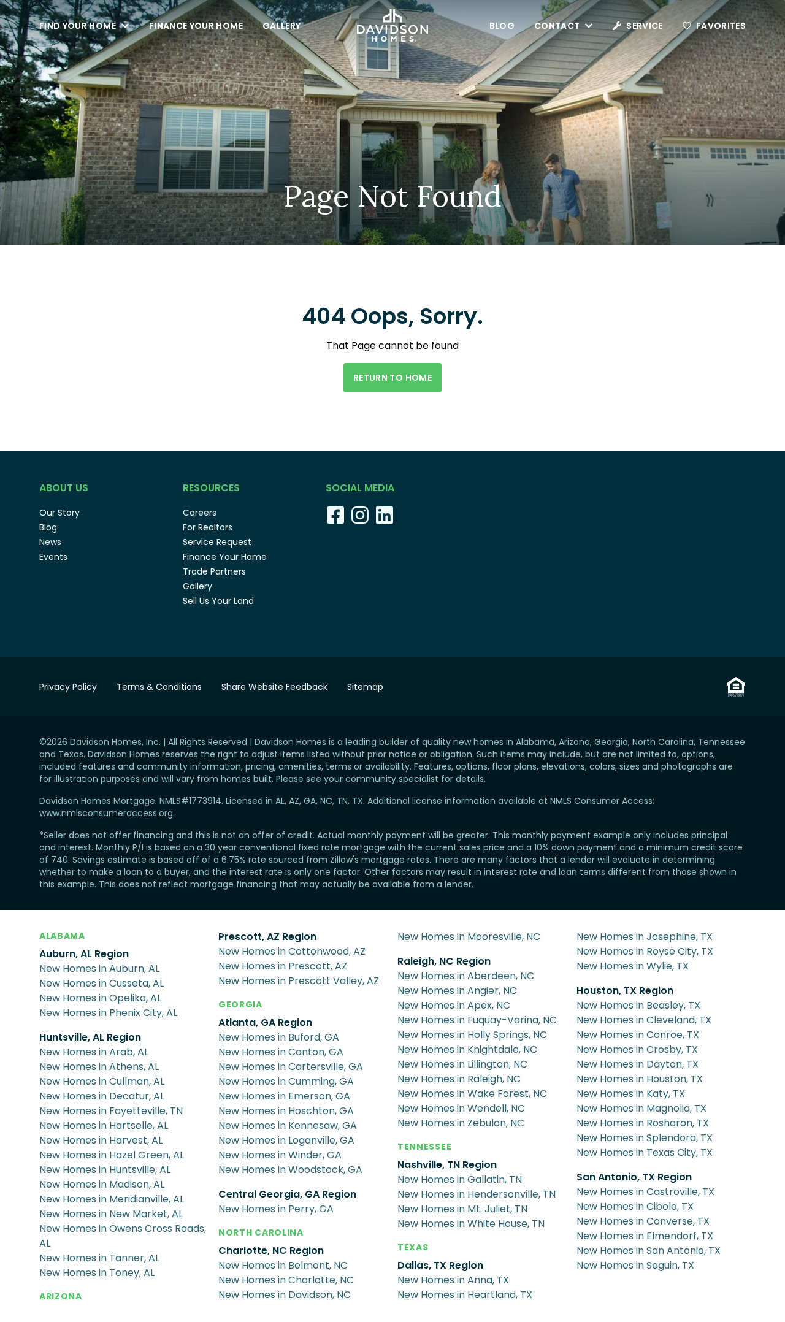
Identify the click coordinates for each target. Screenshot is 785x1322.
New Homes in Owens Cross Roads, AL (122, 1235)
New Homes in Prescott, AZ (282, 966)
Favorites (721, 26)
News (50, 542)
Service (644, 26)
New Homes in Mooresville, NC (468, 937)
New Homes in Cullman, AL (101, 1081)
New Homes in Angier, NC (457, 991)
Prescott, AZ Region (267, 937)
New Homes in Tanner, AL (99, 1258)
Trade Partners (214, 571)
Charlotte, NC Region (271, 1251)
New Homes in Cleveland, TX (643, 1020)
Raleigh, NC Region (444, 961)
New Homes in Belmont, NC (283, 1265)
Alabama (62, 936)
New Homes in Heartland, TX (464, 1295)
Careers (199, 512)
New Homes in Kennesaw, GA (287, 1125)
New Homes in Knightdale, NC (467, 1049)
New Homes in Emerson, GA (284, 1096)
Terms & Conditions (159, 687)
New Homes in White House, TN (471, 1224)
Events (53, 557)
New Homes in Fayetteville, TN (111, 1111)
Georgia (240, 1004)
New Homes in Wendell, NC (461, 1108)
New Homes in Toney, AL (97, 1273)
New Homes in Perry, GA (276, 1209)
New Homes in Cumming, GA (286, 1081)
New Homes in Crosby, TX (637, 1049)
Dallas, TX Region (440, 1265)
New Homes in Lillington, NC (462, 1064)
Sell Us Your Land (218, 601)
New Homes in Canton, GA (280, 1052)
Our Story (59, 512)
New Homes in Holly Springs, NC (472, 1035)
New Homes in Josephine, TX (644, 937)
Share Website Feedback (274, 687)
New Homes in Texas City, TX (644, 1152)
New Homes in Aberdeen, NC (465, 976)
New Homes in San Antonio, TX (648, 1251)
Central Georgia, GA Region (287, 1194)
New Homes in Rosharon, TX (642, 1123)
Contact (557, 26)
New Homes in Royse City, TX (644, 951)
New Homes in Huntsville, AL (104, 1170)
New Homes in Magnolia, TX (641, 1108)
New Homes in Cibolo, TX (635, 1206)
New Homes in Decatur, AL (101, 1096)
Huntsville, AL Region (90, 1037)
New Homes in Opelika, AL (100, 998)
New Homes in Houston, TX (639, 1079)
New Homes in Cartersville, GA (290, 1067)
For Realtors (207, 527)
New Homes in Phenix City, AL (108, 1013)
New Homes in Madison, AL (101, 1184)
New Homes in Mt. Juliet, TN (462, 1209)
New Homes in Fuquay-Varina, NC (477, 1020)
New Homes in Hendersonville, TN (476, 1194)
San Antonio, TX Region (634, 1177)
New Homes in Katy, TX (630, 1094)
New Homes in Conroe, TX (637, 1035)
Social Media (360, 488)
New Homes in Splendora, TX (644, 1138)
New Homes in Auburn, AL (99, 968)
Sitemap (365, 687)
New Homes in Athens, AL (99, 1067)
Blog (502, 26)
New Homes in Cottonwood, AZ (292, 951)
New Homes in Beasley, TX (638, 1005)
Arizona (60, 1296)
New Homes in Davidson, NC (284, 1295)
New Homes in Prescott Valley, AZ (298, 981)
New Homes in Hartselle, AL (103, 1125)
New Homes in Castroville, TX (645, 1192)
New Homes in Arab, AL (93, 1052)
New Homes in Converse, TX (643, 1221)
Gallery (281, 26)
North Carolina (261, 1232)
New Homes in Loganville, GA (286, 1140)
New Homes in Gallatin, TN (459, 1179)
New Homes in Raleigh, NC (459, 1079)
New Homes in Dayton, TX (637, 1064)
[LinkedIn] (384, 515)
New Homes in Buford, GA (278, 1037)
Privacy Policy (68, 687)
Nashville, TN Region (447, 1165)
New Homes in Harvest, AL (101, 1140)
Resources (211, 488)
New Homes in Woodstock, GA (290, 1170)
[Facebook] (335, 515)
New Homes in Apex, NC (453, 1005)
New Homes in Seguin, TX (635, 1265)
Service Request (217, 542)
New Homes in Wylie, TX (632, 966)
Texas (413, 1247)
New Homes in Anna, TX (453, 1280)
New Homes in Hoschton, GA (286, 1111)
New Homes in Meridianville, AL (111, 1199)
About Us (63, 488)
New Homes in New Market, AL (111, 1214)
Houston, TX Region (624, 991)
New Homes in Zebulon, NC (460, 1123)
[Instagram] (360, 515)
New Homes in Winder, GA (280, 1155)
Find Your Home (77, 26)
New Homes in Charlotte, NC (286, 1280)
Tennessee (424, 1147)
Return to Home (392, 378)
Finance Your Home (196, 26)
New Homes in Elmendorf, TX (644, 1236)
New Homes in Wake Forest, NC (472, 1094)
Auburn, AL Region (84, 954)
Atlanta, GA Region (265, 1022)
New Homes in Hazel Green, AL (111, 1155)
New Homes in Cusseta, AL (101, 983)
